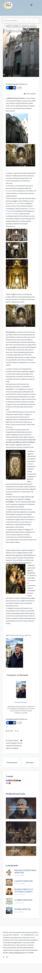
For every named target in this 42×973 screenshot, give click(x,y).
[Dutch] (9, 783)
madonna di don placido (14, 745)
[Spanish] (14, 780)
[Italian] (7, 780)
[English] (9, 780)
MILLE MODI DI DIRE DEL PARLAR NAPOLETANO (25, 871)
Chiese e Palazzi (13, 740)
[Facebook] (7, 87)
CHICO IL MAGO (14, 832)
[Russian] (20, 780)
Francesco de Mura (12, 213)
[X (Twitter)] (11, 87)
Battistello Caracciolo (13, 203)
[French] (12, 780)
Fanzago (9, 191)
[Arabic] (17, 780)
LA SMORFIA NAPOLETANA (23, 900)
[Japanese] (7, 783)
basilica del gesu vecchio (14, 743)
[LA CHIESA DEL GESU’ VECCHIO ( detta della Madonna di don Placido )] (21, 52)
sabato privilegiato (12, 748)
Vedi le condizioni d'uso (17, 952)
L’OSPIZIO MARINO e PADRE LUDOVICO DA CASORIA (19, 808)
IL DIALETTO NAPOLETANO (23, 881)
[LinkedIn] (14, 87)
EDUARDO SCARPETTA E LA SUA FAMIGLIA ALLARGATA (23, 890)
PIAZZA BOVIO (14, 851)
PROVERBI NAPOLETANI (22, 909)
